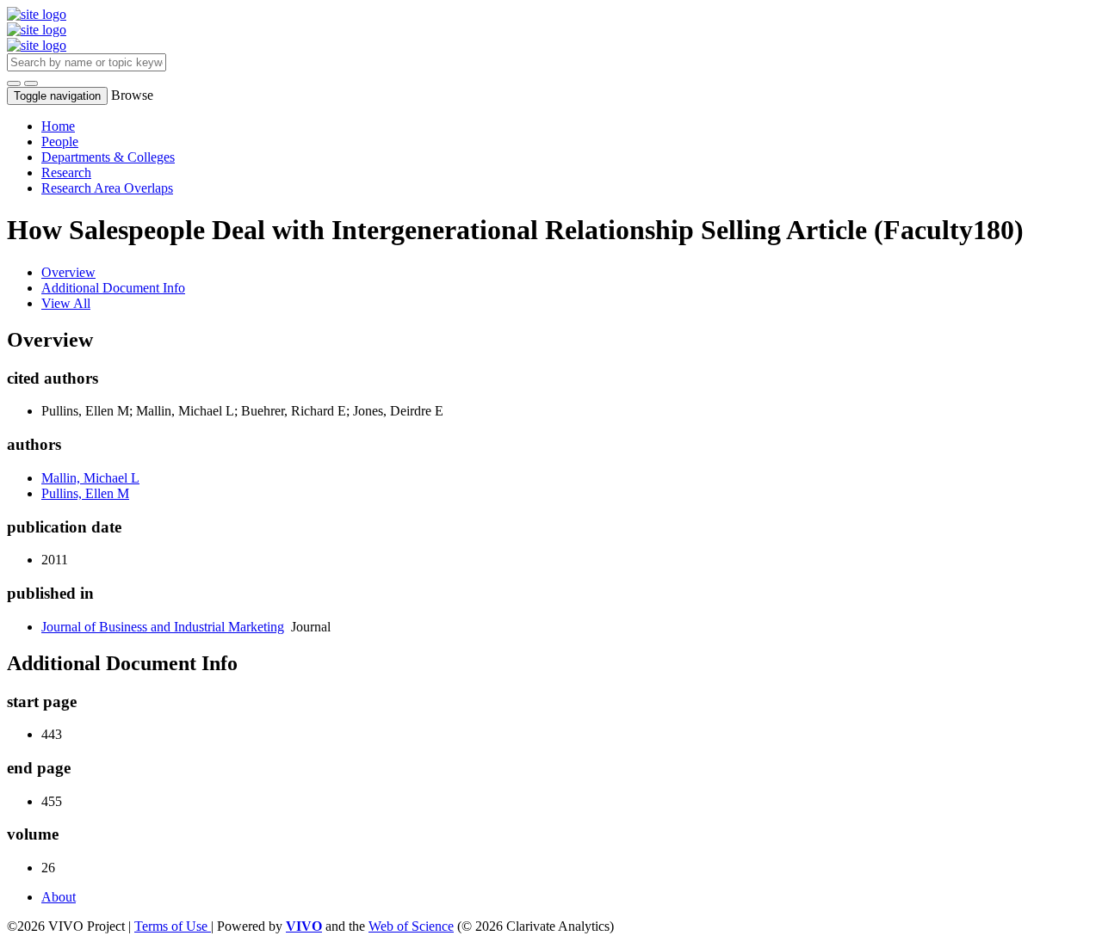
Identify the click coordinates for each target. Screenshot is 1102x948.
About (58, 897)
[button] (14, 83)
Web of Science (411, 926)
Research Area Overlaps (107, 188)
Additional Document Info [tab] (113, 287)
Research (66, 172)
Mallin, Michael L (90, 478)
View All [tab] (65, 303)
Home (58, 126)
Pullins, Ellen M (85, 493)
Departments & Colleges (108, 157)
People (59, 141)
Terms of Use (172, 926)
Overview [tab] (68, 272)
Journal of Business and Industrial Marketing (162, 626)
